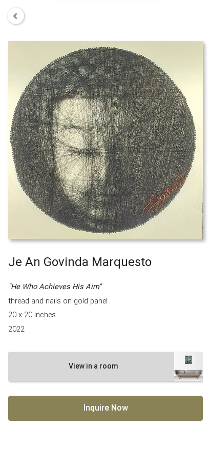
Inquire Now (105, 408)
